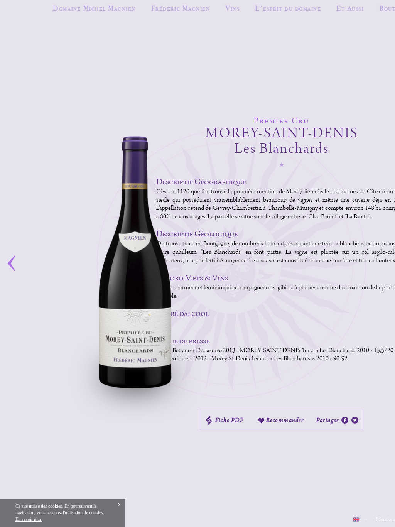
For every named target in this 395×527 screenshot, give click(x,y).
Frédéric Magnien (180, 8)
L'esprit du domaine (288, 8)
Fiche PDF (229, 420)
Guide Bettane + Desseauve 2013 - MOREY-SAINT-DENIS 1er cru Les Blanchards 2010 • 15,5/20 (274, 350)
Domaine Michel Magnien (94, 8)
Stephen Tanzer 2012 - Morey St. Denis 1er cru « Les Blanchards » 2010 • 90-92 (252, 359)
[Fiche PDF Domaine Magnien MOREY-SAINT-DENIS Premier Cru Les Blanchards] (345, 420)
